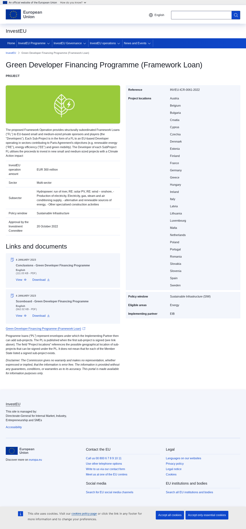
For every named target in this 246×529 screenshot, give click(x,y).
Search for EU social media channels (109, 492)
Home (11, 43)
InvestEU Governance (68, 43)
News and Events (135, 43)
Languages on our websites (183, 458)
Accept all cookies (170, 515)
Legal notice (174, 469)
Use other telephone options (104, 463)
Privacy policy (175, 463)
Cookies (171, 474)
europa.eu (35, 459)
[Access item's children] (49, 43)
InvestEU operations (103, 43)
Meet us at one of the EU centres (106, 474)
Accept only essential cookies (207, 515)
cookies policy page (84, 513)
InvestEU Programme (32, 43)
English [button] (159, 15)
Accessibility (14, 427)
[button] (21, 280)
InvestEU (11, 52)
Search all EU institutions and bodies (189, 492)
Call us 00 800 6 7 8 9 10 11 (104, 458)
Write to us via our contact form (105, 469)
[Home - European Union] (24, 14)
